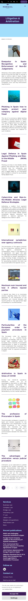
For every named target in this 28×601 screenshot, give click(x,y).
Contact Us (24, 1)
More (4, 525)
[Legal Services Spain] (8, 6)
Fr (8, 1)
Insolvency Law (8, 512)
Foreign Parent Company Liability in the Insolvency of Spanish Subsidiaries (12, 539)
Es (17, 1)
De (11, 1)
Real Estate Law (8, 522)
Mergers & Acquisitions (10, 520)
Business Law (7, 505)
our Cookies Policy (7, 589)
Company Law (8, 507)
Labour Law (7, 517)
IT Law (5, 515)
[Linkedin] (5, 569)
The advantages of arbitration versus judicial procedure (14, 458)
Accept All (14, 594)
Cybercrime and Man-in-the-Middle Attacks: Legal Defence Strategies (14, 199)
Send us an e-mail (9, 580)
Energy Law (7, 510)
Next (23, 487)
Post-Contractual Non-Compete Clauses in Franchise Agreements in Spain (13, 545)
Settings (14, 598)
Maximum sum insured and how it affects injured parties (14, 288)
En (14, 1)
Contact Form (8, 577)
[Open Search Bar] (2, 1)
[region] (14, 591)
